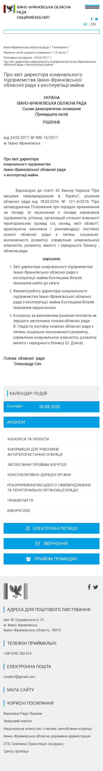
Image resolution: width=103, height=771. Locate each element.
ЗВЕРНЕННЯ (55, 543)
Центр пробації (16, 751)
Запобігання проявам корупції (37, 465)
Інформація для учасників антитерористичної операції (35, 452)
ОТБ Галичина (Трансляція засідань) (33, 744)
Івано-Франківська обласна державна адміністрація (47, 736)
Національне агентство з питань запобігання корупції (48, 729)
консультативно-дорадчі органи (39, 475)
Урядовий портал (18, 721)
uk (85, 24)
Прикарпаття (20, 500)
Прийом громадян (55, 558)
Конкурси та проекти (28, 439)
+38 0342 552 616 (18, 653)
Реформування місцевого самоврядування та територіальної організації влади (49, 487)
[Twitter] (97, 19)
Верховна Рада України (23, 713)
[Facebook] (92, 19)
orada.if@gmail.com (19, 677)
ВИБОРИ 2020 (18, 510)
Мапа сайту (20, 689)
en (93, 24)
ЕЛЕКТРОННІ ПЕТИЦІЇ (55, 528)
